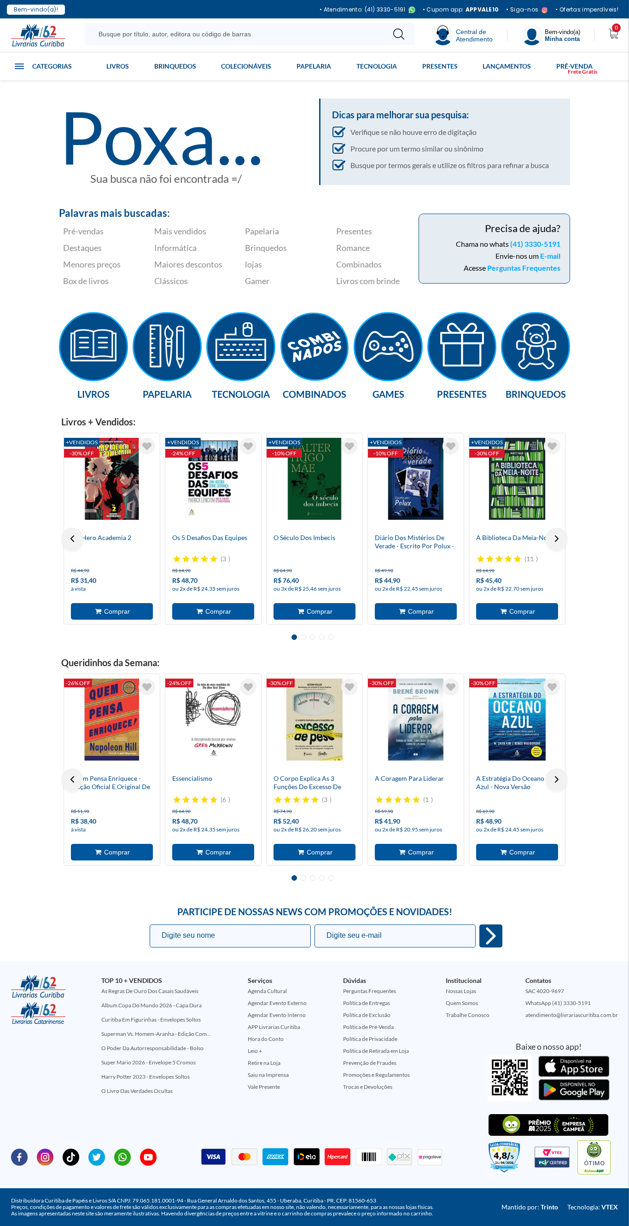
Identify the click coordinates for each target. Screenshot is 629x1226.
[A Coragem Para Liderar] (416, 720)
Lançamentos (507, 66)
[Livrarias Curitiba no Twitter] (96, 1156)
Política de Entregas (366, 1002)
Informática (175, 248)
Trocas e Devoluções (367, 1086)
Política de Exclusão (366, 1014)
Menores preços (92, 264)
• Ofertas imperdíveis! (586, 9)
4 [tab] (322, 637)
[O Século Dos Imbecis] (314, 479)
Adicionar (112, 611)
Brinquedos (175, 66)
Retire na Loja (264, 1062)
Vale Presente (264, 1086)
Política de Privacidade (370, 1038)
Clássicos (171, 281)
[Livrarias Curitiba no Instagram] (45, 1156)
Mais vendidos (180, 231)
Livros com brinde (368, 281)
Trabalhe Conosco (467, 1014)
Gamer (257, 281)
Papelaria (314, 66)
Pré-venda (574, 66)
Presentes (440, 66)
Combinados (359, 264)
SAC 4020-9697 (544, 991)
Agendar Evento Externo (277, 1002)
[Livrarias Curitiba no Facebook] (19, 1156)
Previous (72, 539)
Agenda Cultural (267, 991)
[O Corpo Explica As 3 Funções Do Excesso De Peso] (314, 720)
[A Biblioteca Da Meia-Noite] (517, 479)
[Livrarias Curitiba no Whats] (122, 1156)
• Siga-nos (522, 9)
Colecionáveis (246, 66)
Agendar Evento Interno (277, 1014)
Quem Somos (462, 1002)
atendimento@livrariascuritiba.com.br (571, 1014)
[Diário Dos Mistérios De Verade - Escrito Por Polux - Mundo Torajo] (416, 479)
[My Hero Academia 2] (112, 479)
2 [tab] (303, 637)
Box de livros (86, 281)
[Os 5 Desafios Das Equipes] (213, 479)
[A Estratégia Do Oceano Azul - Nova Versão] (517, 720)
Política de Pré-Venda (368, 1026)
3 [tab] (312, 637)
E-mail (550, 255)
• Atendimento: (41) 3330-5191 (363, 9)
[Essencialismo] (213, 720)
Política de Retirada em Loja (376, 1050)
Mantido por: (529, 1207)
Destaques (82, 248)
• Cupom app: (461, 9)
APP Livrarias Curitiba (274, 1026)
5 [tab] (331, 637)
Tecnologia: (592, 1207)
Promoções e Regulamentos (376, 1074)
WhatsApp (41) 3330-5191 (558, 1002)
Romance (353, 248)
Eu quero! (490, 935)
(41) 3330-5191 (535, 243)
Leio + (255, 1050)
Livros (117, 66)
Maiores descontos (188, 264)
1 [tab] (294, 637)
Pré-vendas (83, 231)
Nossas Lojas (461, 991)
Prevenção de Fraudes (369, 1062)
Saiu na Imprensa (268, 1074)
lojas (253, 264)
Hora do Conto (266, 1038)
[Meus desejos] (147, 446)
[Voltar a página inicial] (38, 34)
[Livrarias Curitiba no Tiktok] (71, 1156)
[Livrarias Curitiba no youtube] (148, 1156)
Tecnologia (376, 66)
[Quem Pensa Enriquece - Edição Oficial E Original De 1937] (112, 720)
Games (388, 394)
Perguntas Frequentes (523, 267)
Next (557, 539)
